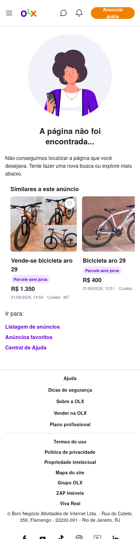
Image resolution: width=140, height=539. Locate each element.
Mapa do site (70, 472)
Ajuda (70, 378)
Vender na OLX (70, 413)
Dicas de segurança (70, 390)
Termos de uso (70, 442)
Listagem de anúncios (32, 326)
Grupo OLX (70, 483)
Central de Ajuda (26, 347)
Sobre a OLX (70, 401)
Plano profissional (70, 424)
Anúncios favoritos (28, 337)
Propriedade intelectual (70, 462)
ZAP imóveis (70, 493)
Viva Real (70, 503)
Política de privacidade (70, 452)
